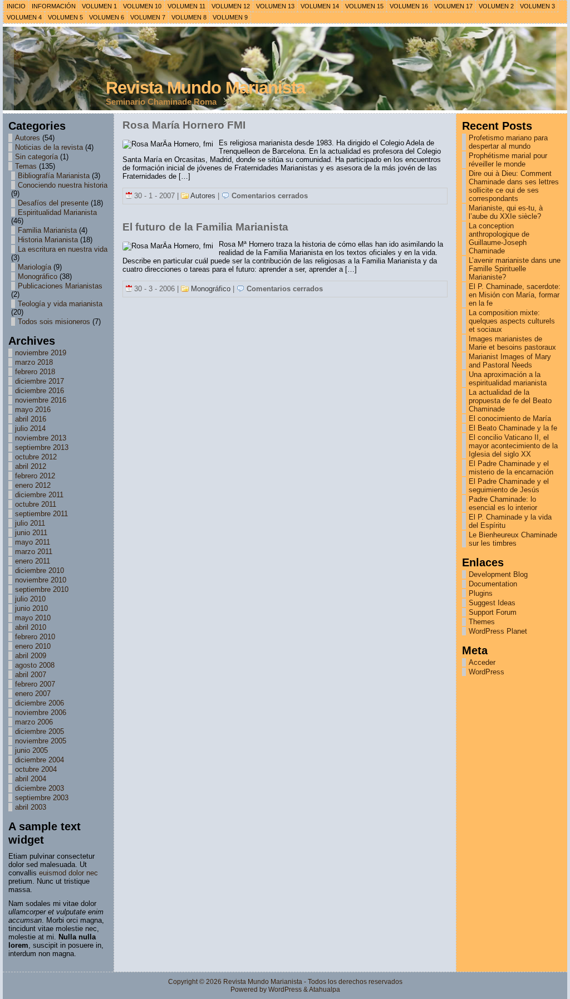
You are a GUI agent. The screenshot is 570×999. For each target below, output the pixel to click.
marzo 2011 (33, 551)
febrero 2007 (35, 684)
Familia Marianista (47, 230)
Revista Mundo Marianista (205, 87)
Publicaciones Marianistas (60, 286)
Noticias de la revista (49, 147)
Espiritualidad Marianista (57, 212)
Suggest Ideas (492, 603)
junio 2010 (31, 608)
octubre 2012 (36, 457)
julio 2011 (30, 523)
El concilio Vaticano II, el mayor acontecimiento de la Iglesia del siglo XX (513, 445)
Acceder (482, 662)
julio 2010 (30, 599)
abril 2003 (30, 807)
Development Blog (498, 574)
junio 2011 (31, 532)
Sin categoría (36, 157)
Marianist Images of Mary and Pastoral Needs (510, 360)
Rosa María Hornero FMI (183, 125)
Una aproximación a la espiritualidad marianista (508, 378)
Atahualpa (324, 989)
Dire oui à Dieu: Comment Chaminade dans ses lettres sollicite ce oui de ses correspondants (514, 186)
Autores (27, 138)
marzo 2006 (34, 722)
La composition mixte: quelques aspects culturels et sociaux (512, 321)
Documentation (493, 584)
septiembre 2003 (41, 798)
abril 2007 (30, 674)
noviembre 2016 (40, 400)
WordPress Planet (498, 631)
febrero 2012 (35, 476)
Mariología (34, 267)
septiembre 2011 (41, 514)
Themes (482, 622)
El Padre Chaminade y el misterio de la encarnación (511, 467)
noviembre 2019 (40, 353)
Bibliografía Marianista (54, 176)
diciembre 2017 (39, 381)
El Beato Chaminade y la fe (513, 428)
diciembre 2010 (39, 570)
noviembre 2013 (40, 438)
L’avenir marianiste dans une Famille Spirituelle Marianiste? (515, 268)
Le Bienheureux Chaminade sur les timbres (513, 539)
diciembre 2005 (39, 731)
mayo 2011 (32, 542)
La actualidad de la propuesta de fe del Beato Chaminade (510, 400)
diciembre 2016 (39, 390)
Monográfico (37, 276)
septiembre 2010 (41, 589)
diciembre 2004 (39, 760)
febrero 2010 (35, 637)
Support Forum (493, 612)
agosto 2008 (35, 665)
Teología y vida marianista (60, 304)
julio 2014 (30, 428)
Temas (26, 166)
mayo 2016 (33, 409)
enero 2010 (33, 646)
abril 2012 (30, 466)
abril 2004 (30, 779)
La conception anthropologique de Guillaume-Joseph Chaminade (499, 238)
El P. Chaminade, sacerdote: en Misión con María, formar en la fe (515, 294)
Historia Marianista (48, 240)
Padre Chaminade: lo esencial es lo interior (503, 503)
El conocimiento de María (510, 418)
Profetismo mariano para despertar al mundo (508, 142)
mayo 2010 (33, 618)
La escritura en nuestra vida (62, 249)
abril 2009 (30, 656)
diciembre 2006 (39, 703)
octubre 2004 (36, 769)
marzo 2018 (34, 362)
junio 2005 (31, 750)
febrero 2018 (35, 372)
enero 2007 (33, 693)
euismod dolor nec (68, 873)
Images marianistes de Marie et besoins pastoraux (512, 343)
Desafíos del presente (53, 203)
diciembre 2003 (39, 788)
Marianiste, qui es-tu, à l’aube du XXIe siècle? (506, 212)
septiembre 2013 (41, 447)
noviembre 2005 (40, 741)
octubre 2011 (35, 504)
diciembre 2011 (39, 495)
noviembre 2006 (40, 712)
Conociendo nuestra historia (62, 185)
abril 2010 (30, 627)
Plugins (481, 593)
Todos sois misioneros (54, 321)
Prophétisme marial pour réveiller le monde (508, 159)
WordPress (486, 672)
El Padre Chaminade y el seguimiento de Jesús (509, 485)
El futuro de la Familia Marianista (205, 227)
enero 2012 (33, 485)
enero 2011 (32, 561)
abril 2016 (30, 419)
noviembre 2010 (40, 580)
